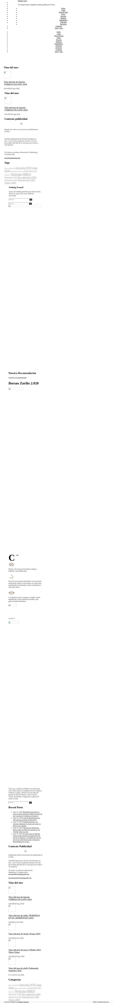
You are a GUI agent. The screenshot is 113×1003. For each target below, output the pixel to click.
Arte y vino (13, 22)
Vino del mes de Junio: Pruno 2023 (24, 934)
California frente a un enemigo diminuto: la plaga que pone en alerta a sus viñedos (27, 824)
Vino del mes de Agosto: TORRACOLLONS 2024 (15, 83)
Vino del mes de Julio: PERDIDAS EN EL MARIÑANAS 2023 (24, 916)
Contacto (12, 20)
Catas (11, 5)
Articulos (12, 16)
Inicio (11, 3)
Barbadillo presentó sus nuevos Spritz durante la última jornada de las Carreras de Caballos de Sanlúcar (27, 814)
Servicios (12, 18)
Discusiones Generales (17, 171)
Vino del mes (13, 7)
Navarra (11, 11)
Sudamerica (13, 14)
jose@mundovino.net (12, 158)
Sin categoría (27, 177)
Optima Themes (23, 1002)
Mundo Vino (22, 1)
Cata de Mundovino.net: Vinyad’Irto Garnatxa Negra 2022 (26, 819)
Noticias (12, 13)
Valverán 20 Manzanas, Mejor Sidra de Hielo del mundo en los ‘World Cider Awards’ (26, 830)
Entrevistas (30, 171)
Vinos (11, 9)
